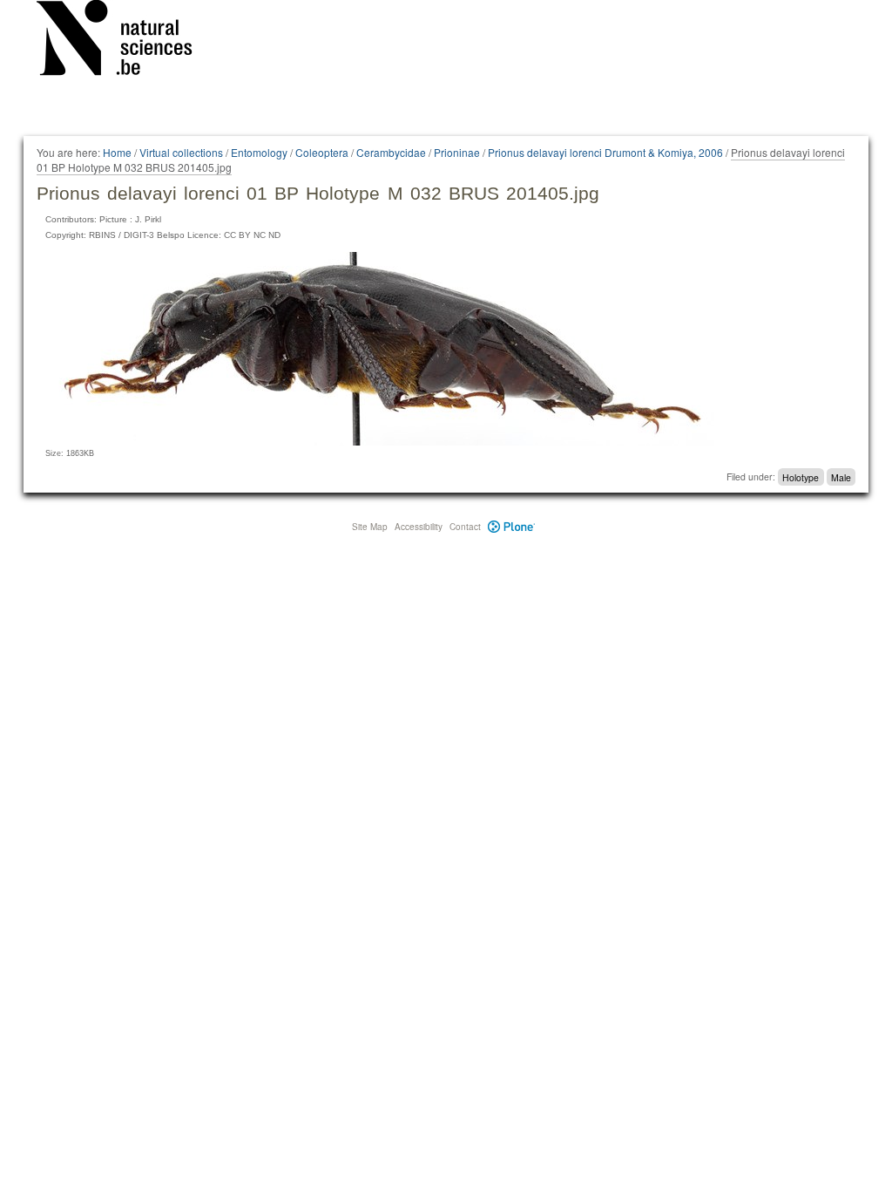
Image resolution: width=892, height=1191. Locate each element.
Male (841, 476)
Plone (512, 527)
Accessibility (419, 527)
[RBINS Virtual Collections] (125, 41)
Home (117, 152)
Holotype (800, 476)
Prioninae (457, 152)
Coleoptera (321, 152)
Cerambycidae (391, 152)
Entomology (259, 152)
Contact (465, 527)
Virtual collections (181, 152)
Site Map (370, 527)
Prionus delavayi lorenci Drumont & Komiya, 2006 (605, 152)
